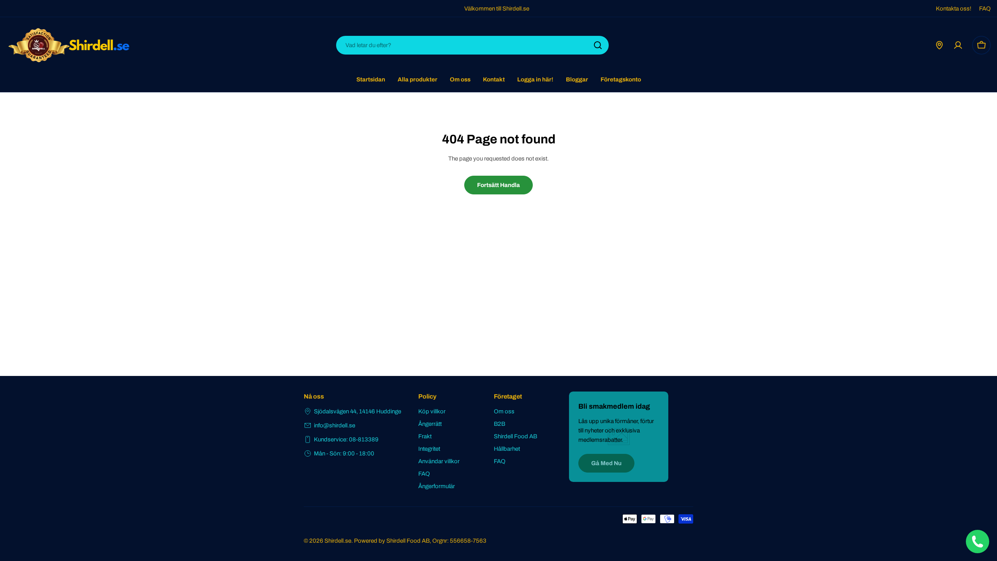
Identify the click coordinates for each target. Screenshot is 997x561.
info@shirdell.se (334, 425)
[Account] (958, 45)
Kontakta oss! (953, 8)
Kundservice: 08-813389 (346, 439)
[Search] (597, 45)
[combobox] (472, 45)
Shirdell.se (337, 541)
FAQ (985, 8)
